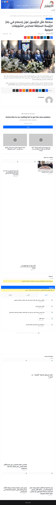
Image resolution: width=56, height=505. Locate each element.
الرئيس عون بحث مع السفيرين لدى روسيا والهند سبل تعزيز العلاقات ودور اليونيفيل (28, 267)
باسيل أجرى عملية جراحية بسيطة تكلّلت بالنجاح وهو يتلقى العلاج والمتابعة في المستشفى (15, 489)
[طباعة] (14, 90)
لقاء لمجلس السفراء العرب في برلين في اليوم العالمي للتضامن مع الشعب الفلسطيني (26, 312)
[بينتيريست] (38, 37)
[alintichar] (28, 4)
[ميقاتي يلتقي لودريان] (49, 308)
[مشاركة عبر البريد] (17, 90)
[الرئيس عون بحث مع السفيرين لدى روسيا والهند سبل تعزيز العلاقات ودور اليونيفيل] (28, 212)
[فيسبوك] (51, 37)
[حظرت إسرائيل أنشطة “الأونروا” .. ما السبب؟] (41, 366)
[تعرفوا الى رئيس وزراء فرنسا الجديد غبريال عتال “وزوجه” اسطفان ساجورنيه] (49, 302)
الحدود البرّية (41, 318)
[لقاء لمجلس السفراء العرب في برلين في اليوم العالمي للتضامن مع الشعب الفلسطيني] (49, 314)
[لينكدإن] (45, 37)
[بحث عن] (49, 10)
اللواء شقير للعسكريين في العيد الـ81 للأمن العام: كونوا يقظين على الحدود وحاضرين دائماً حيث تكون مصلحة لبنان (10, 173)
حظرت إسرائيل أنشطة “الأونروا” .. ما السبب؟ (42, 376)
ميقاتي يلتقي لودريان (40, 306)
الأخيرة (28, 295)
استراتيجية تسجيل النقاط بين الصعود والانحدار (35, 325)
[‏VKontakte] (31, 37)
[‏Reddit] (35, 37)
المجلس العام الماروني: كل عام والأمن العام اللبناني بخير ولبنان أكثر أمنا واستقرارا (15, 466)
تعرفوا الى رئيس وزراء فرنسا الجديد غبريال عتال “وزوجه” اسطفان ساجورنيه (29, 300)
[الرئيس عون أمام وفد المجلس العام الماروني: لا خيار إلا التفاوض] (45, 165)
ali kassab (48, 33)
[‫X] (48, 37)
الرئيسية (50, 15)
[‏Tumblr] (41, 37)
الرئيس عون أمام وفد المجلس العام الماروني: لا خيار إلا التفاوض (45, 171)
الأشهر (46, 295)
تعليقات (10, 295)
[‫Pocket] (25, 37)
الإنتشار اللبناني (45, 15)
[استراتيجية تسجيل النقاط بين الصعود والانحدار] (49, 326)
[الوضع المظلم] (47, 10)
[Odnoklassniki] (28, 37)
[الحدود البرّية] (49, 320)
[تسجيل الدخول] (44, 10)
